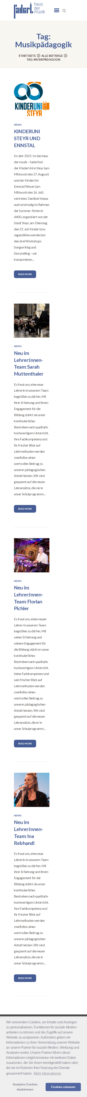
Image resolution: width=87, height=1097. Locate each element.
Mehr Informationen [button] (47, 1073)
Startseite (27, 55)
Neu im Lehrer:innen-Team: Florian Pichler (28, 598)
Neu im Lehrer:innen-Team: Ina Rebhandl (28, 832)
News (18, 124)
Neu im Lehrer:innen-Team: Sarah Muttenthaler (28, 363)
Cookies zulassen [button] (63, 1087)
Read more (25, 274)
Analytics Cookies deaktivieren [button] (25, 1087)
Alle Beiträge (52, 55)
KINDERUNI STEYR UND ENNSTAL (27, 138)
